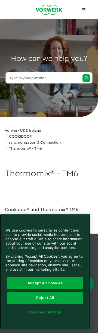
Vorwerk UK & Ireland (23, 130)
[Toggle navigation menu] (83, 9)
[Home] (49, 10)
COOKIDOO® (20, 136)
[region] (45, 271)
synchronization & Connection (35, 142)
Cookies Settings (45, 312)
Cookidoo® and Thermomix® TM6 (41, 209)
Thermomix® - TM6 (25, 148)
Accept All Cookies (45, 283)
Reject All (45, 297)
